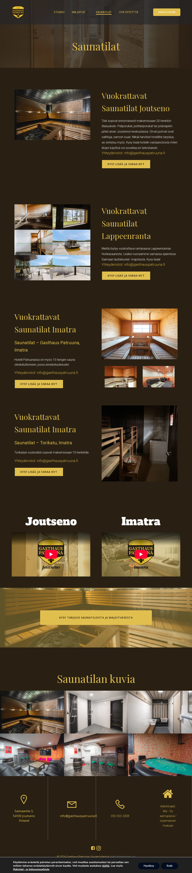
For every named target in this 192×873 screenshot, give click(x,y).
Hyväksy (149, 866)
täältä (105, 865)
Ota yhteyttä (128, 12)
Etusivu (59, 12)
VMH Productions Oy (122, 856)
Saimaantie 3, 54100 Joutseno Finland (24, 816)
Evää (169, 866)
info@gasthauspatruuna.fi (78, 816)
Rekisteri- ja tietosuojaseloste (31, 869)
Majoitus (78, 12)
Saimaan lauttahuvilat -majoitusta (123, 259)
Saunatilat (104, 12)
